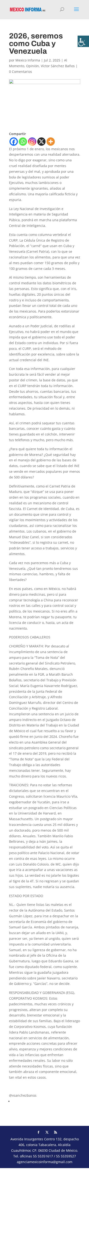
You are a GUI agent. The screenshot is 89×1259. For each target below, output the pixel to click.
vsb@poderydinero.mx (27, 1086)
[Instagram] (32, 141)
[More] (51, 141)
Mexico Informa (27, 60)
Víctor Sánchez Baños (58, 66)
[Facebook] (13, 141)
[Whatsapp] (23, 141)
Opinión (32, 66)
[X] (41, 141)
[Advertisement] (44, 1212)
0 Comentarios (20, 71)
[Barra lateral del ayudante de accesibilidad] (83, 41)
